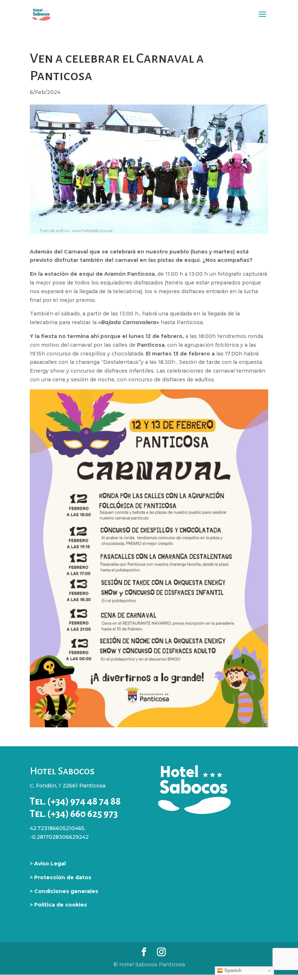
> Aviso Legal (48, 863)
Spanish (232, 970)
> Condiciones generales (64, 891)
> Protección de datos (60, 877)
